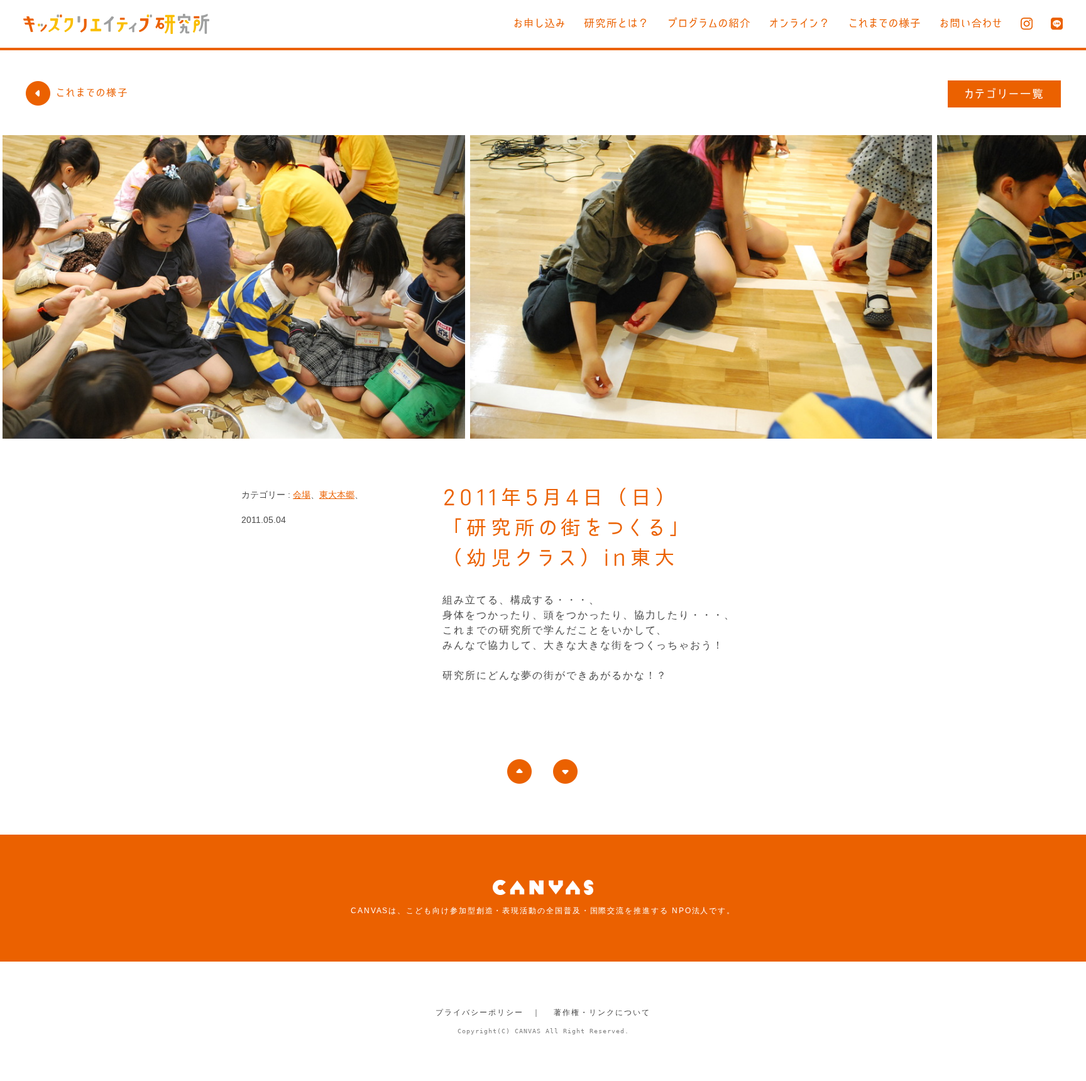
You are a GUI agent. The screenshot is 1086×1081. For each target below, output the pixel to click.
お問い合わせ (971, 23)
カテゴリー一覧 (1004, 93)
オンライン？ (799, 23)
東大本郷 (336, 495)
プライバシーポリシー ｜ (488, 1012)
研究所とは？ (616, 23)
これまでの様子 (884, 23)
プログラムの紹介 (709, 23)
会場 (301, 495)
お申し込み (539, 23)
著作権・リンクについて (602, 1012)
